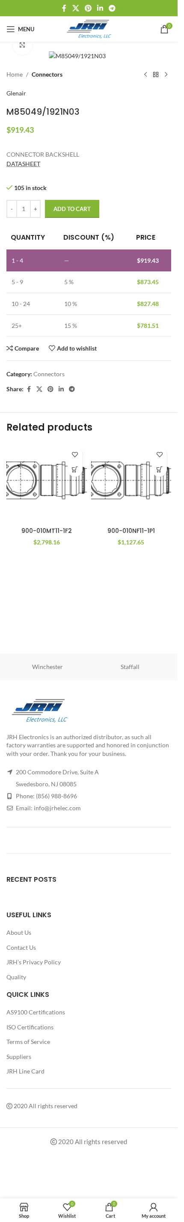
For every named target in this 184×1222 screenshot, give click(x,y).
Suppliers (18, 1056)
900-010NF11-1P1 (131, 530)
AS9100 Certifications (35, 1012)
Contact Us (21, 947)
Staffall (130, 666)
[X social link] (75, 8)
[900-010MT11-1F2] (46, 483)
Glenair (16, 93)
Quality (16, 977)
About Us (18, 932)
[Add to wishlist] (75, 454)
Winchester (47, 666)
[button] (75, 469)
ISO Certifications (29, 1027)
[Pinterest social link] (88, 8)
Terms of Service (28, 1041)
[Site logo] (88, 28)
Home (14, 74)
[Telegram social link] (112, 8)
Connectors (47, 74)
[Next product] (166, 75)
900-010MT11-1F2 (46, 530)
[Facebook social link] (64, 8)
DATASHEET (23, 163)
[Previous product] (145, 75)
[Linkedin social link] (100, 8)
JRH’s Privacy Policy (33, 962)
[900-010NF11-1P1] (131, 483)
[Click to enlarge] (22, 45)
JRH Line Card (25, 1071)
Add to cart (72, 208)
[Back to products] (156, 75)
